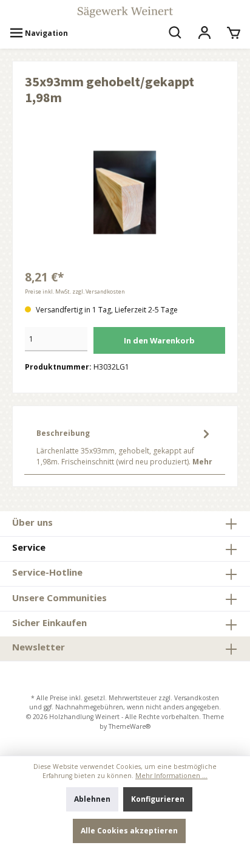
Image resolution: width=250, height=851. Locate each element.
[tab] (124, 446)
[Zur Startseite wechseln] (125, 12)
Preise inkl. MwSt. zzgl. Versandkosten (75, 291)
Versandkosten (196, 698)
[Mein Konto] (204, 33)
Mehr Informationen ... (171, 775)
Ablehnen (92, 799)
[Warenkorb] (233, 33)
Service (29, 547)
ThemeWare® (129, 726)
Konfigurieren (157, 799)
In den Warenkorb (159, 340)
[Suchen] (175, 33)
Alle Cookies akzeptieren (129, 830)
